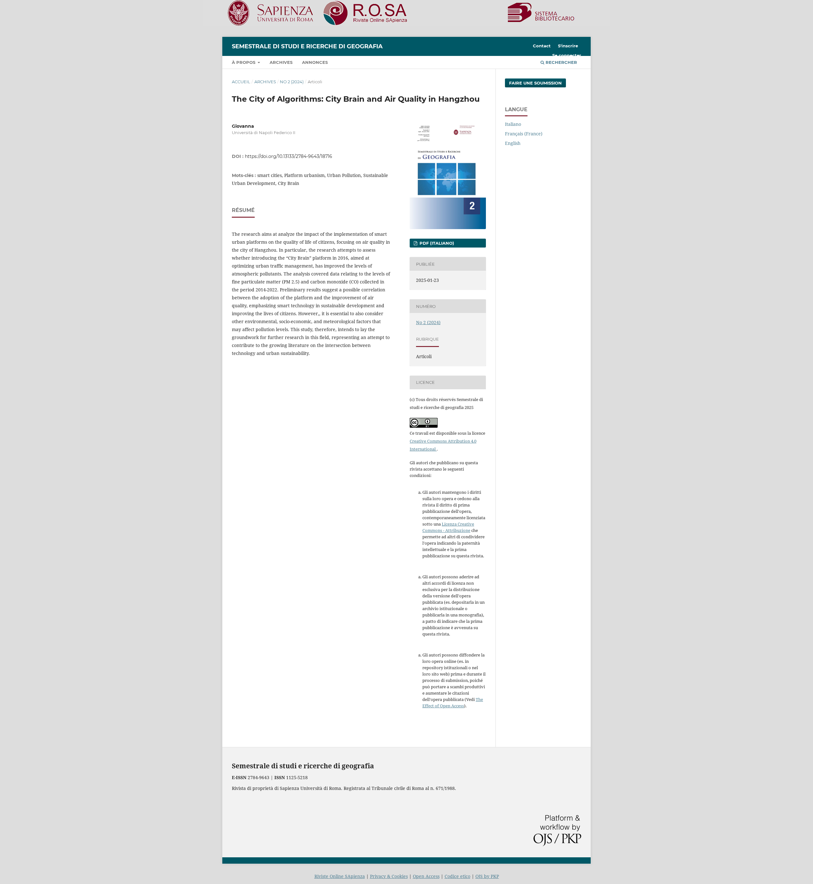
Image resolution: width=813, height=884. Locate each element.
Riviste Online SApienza (339, 876)
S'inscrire (568, 45)
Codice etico (457, 876)
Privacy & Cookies (389, 876)
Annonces (315, 62)
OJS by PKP (487, 876)
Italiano (513, 124)
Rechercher (560, 62)
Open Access (426, 876)
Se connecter (566, 55)
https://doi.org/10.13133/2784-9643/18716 (288, 156)
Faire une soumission (535, 82)
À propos (244, 62)
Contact (542, 45)
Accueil (241, 81)
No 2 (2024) (292, 81)
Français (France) (523, 134)
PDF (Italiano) (436, 243)
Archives (281, 62)
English (513, 143)
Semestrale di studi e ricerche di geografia (307, 46)
